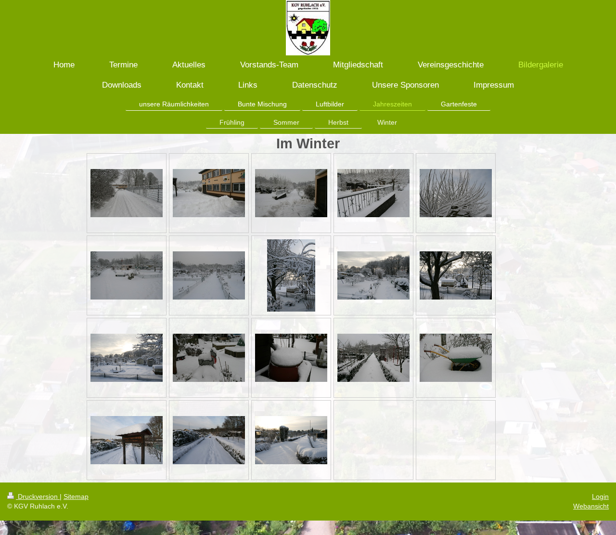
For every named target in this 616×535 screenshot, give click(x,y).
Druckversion (38, 496)
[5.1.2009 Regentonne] (291, 358)
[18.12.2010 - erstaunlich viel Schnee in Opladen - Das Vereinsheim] (209, 193)
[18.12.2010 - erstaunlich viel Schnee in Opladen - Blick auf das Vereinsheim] (126, 193)
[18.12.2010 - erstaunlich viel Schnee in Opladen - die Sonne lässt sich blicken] (291, 275)
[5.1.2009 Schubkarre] (456, 358)
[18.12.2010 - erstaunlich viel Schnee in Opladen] (373, 193)
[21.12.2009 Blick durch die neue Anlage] (209, 440)
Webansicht (591, 506)
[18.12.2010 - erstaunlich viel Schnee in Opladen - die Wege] (291, 193)
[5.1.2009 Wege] (373, 358)
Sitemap (76, 496)
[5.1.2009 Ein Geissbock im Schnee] (209, 358)
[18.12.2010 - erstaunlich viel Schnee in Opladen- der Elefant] (126, 275)
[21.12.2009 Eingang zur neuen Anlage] (126, 440)
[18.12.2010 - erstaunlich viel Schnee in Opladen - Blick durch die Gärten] (456, 275)
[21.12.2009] (291, 440)
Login (600, 496)
